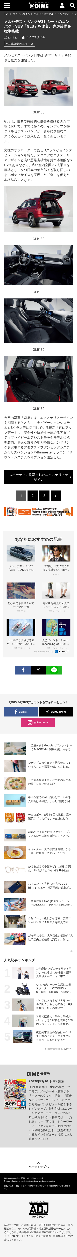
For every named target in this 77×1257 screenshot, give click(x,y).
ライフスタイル (21, 13)
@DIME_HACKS (59, 712)
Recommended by (44, 651)
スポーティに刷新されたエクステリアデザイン (38, 477)
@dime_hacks (41, 722)
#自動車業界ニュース (19, 43)
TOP (6, 13)
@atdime (23, 712)
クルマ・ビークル (44, 13)
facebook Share (23, 670)
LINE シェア (54, 670)
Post (38, 670)
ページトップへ (39, 1166)
